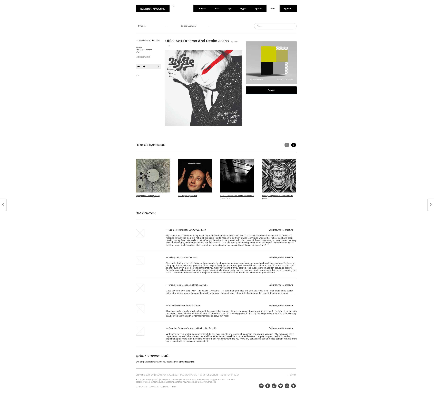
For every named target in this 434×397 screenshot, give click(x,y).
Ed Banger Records (144, 50)
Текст (217, 8)
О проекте (141, 386)
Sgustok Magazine (144, 6)
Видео (243, 8)
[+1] (144, 66)
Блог (273, 8)
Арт (230, 8)
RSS (174, 386)
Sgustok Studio (230, 375)
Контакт (165, 386)
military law (174, 257)
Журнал (287, 8)
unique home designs (179, 285)
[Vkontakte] (286, 385)
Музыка (258, 8)
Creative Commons (207, 382)
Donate (271, 90)
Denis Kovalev (144, 40)
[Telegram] (292, 385)
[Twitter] (280, 385)
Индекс (202, 8)
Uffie (137, 52)
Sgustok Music (188, 375)
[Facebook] (267, 385)
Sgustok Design (209, 375)
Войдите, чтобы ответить (281, 230)
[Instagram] (273, 385)
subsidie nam (175, 305)
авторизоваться (186, 362)
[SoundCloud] (260, 385)
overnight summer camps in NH (184, 328)
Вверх (293, 375)
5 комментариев (143, 57)
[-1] (138, 66)
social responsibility (178, 230)
